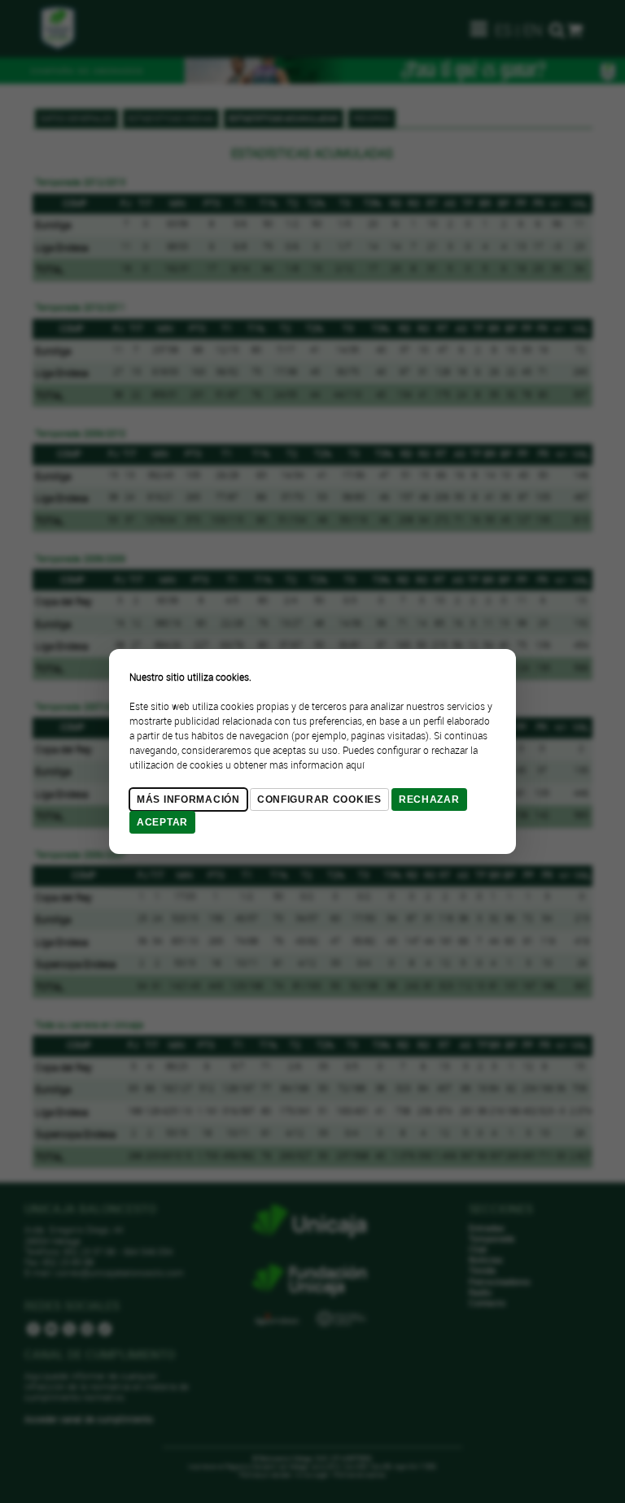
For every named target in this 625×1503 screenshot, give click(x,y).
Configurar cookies (319, 799)
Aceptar (162, 822)
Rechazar (429, 799)
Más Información (188, 799)
